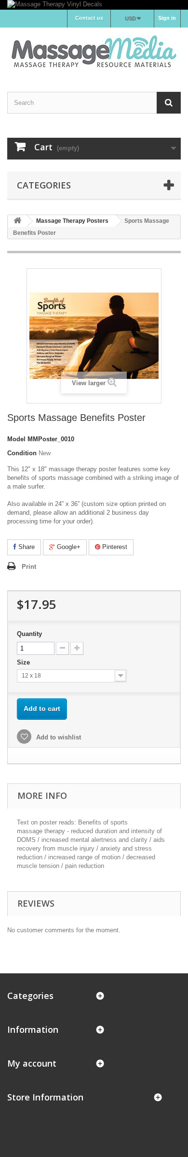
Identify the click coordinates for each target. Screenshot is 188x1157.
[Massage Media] (94, 51)
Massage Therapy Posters (72, 220)
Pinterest (113, 546)
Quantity (29, 633)
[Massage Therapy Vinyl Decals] (94, 5)
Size (24, 662)
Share (25, 546)
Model (16, 439)
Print (29, 566)
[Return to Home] (17, 221)
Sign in (167, 18)
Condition (22, 453)
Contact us (89, 18)
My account (31, 1063)
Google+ (68, 546)
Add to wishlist (57, 737)
